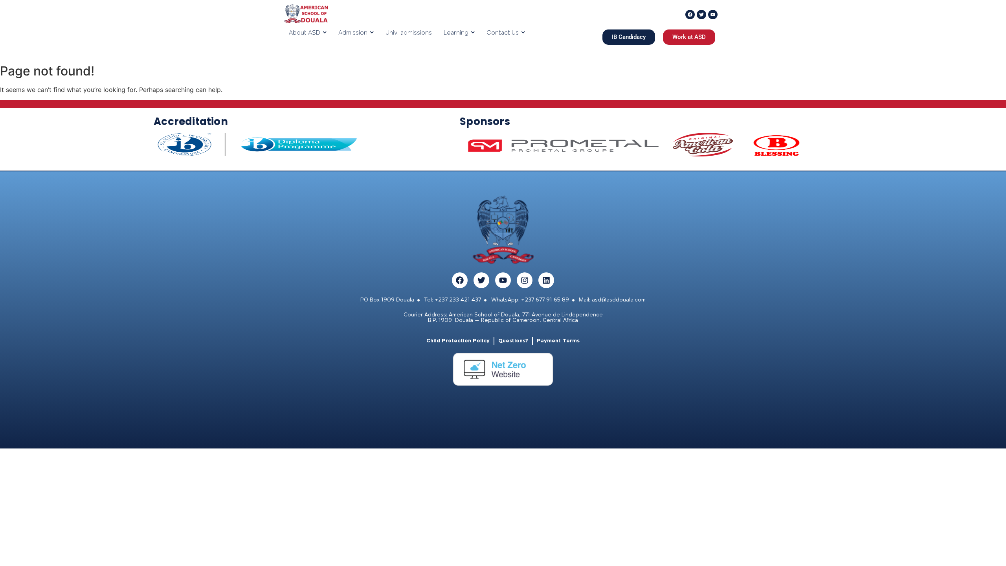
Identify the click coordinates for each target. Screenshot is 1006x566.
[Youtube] (503, 280)
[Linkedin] (546, 280)
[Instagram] (524, 280)
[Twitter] (481, 280)
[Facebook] (460, 280)
